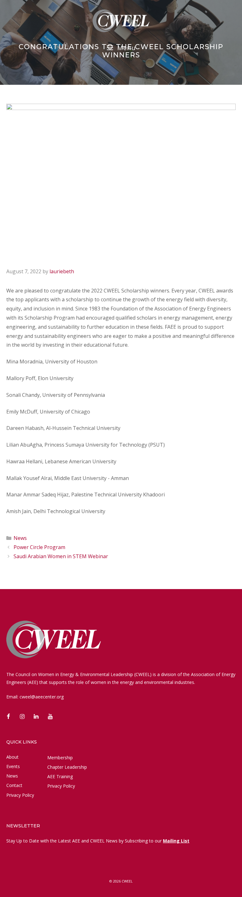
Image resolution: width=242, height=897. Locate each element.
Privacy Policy (20, 795)
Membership (60, 758)
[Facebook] (8, 716)
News (20, 538)
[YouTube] (50, 716)
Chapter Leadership (67, 767)
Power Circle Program (39, 547)
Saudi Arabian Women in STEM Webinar (61, 556)
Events (13, 766)
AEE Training (60, 776)
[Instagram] (22, 716)
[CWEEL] (121, 20)
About (12, 757)
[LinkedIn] (36, 716)
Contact (14, 785)
